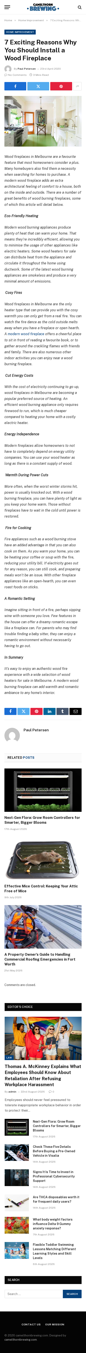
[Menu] (7, 7)
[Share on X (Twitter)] (38, 86)
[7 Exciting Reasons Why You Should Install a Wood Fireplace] (43, 121)
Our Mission (54, 1324)
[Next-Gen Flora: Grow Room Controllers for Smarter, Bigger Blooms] (43, 790)
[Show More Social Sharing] (77, 86)
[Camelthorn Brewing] (43, 7)
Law (9, 1057)
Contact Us (31, 1324)
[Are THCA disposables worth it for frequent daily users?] (17, 1202)
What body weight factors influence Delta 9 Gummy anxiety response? (53, 1224)
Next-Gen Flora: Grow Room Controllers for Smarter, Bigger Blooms (57, 1126)
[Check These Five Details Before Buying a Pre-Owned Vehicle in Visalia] (17, 1152)
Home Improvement (20, 32)
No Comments (17, 74)
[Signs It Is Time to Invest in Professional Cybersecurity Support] (17, 1177)
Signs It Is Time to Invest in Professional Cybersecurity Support (54, 1176)
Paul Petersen (27, 68)
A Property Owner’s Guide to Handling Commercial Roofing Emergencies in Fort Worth (39, 959)
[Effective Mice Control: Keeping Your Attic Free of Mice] (43, 858)
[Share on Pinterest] (61, 86)
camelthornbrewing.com (20, 1339)
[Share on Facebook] (15, 86)
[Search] (79, 7)
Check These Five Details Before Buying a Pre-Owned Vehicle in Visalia (54, 1151)
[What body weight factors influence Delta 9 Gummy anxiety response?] (17, 1225)
